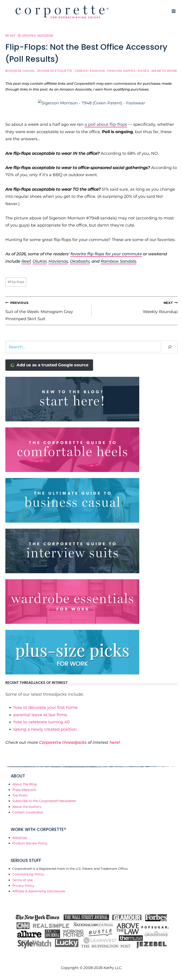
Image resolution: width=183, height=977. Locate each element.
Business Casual (20, 70)
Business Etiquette (54, 70)
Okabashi (79, 261)
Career (81, 70)
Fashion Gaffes (121, 70)
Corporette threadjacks (63, 742)
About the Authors (26, 807)
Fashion (97, 70)
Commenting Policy (28, 874)
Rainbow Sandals (118, 261)
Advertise (19, 838)
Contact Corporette (27, 812)
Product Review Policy (30, 843)
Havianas (58, 261)
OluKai (39, 261)
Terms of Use (22, 880)
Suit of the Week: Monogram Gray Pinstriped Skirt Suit (39, 311)
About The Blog (24, 784)
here (114, 742)
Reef (26, 261)
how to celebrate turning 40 (41, 721)
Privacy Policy (23, 886)
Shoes (143, 70)
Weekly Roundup (160, 307)
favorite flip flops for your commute (106, 253)
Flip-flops (16, 282)
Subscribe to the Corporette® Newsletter (44, 801)
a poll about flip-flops (106, 124)
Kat (12, 35)
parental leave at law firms (40, 714)
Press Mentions (24, 790)
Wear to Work (164, 70)
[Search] (170, 347)
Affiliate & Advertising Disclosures (38, 891)
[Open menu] (173, 11)
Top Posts (19, 795)
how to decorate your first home (45, 707)
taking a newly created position (45, 729)
